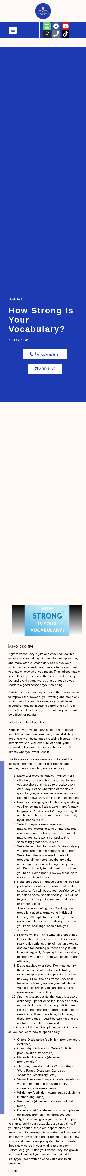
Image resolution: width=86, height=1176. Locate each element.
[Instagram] (50, 8)
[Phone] (60, 8)
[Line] (47, 26)
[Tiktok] (69, 8)
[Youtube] (65, 26)
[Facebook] (56, 26)
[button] (21, 5)
